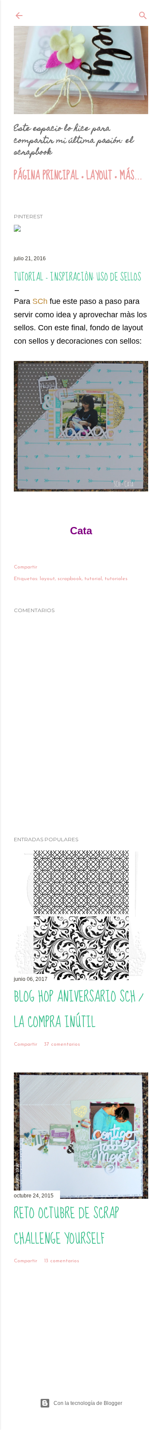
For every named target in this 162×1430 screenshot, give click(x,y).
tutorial (93, 578)
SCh (40, 301)
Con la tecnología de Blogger (88, 1403)
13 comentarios (61, 1261)
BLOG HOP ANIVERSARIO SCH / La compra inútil (78, 1009)
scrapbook (69, 578)
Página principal (46, 176)
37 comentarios (62, 1044)
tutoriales (116, 578)
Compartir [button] (25, 567)
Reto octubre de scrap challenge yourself (66, 1226)
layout (47, 578)
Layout (99, 176)
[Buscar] (143, 16)
